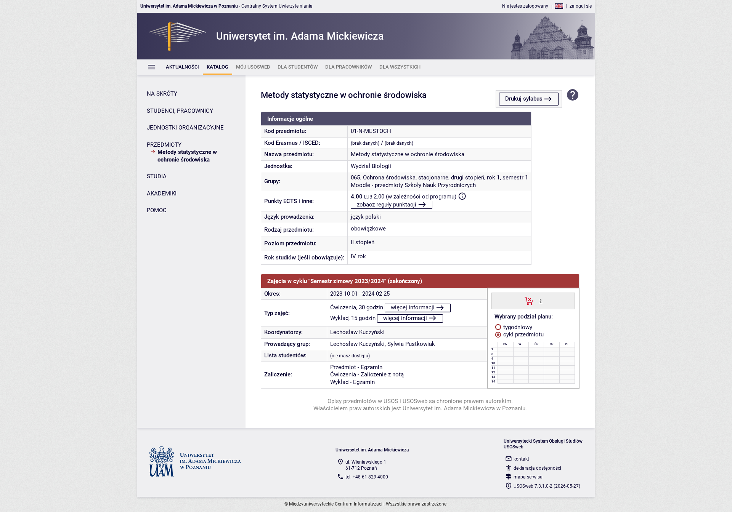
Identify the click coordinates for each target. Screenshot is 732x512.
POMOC (157, 210)
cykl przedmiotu (523, 334)
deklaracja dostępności (537, 468)
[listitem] (182, 67)
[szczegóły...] (540, 300)
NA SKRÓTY (162, 93)
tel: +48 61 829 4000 (366, 477)
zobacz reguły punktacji (386, 204)
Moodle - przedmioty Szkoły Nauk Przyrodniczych (413, 185)
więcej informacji (413, 307)
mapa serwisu (528, 477)
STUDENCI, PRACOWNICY (180, 110)
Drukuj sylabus (524, 98)
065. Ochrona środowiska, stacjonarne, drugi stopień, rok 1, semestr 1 (439, 177)
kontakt (521, 459)
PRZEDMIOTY (164, 144)
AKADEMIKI (162, 193)
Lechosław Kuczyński (357, 332)
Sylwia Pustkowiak (411, 344)
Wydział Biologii (371, 166)
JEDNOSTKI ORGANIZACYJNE (185, 127)
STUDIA (157, 176)
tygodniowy (517, 327)
